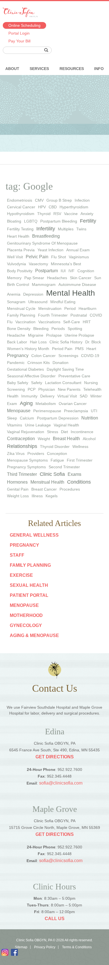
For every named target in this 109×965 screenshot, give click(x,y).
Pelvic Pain (37, 256)
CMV (39, 200)
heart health (18, 236)
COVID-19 (90, 355)
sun (97, 278)
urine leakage (38, 425)
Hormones (17, 482)
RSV (57, 213)
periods (58, 328)
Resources (72, 68)
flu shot (58, 257)
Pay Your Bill (19, 41)
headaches (57, 278)
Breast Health (66, 438)
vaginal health (66, 425)
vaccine (71, 213)
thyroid (44, 213)
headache (16, 335)
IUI (63, 271)
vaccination (25, 322)
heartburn (87, 308)
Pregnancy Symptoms (26, 467)
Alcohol (89, 438)
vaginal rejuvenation (25, 432)
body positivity (19, 271)
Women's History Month (28, 348)
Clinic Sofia (52, 474)
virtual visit (67, 396)
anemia (13, 294)
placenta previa (21, 250)
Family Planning (30, 565)
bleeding (41, 328)
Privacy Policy (44, 947)
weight (44, 438)
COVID (96, 315)
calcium (27, 418)
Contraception (21, 438)
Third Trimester (22, 474)
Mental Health (70, 293)
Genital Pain (18, 489)
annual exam (78, 250)
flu (10, 322)
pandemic (16, 362)
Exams (74, 474)
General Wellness (34, 535)
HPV (42, 207)
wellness (80, 446)
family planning (21, 315)
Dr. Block (93, 342)
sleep (12, 418)
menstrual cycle (21, 308)
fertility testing (20, 229)
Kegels (52, 496)
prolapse (54, 335)
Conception (57, 453)
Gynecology (26, 625)
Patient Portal (29, 595)
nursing (91, 382)
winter (96, 396)
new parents (69, 389)
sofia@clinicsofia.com (60, 783)
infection (82, 200)
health (12, 396)
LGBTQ (30, 221)
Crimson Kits (38, 362)
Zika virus (16, 453)
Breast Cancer (44, 489)
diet (64, 432)
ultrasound (38, 302)
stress (52, 432)
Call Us (55, 918)
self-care (71, 322)
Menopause (18, 410)
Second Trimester (64, 467)
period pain (62, 348)
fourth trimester (53, 315)
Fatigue (57, 460)
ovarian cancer (73, 403)
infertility (45, 228)
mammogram (44, 284)
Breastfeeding (46, 236)
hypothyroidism (20, 213)
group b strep (59, 200)
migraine (35, 335)
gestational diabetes (25, 369)
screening (16, 389)
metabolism (45, 403)
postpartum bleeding (58, 221)
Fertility (88, 221)
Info (99, 68)
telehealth (92, 389)
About (12, 68)
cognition (85, 271)
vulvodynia (16, 264)
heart (91, 348)
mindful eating (62, 302)
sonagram (16, 302)
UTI (94, 411)
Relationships (22, 446)
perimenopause (47, 411)
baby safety (17, 382)
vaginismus (79, 257)
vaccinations (49, 322)
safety (36, 382)
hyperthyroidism (74, 207)
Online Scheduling (24, 25)
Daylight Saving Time (65, 369)
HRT (87, 322)
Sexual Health (29, 585)
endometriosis (19, 200)
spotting (75, 328)
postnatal (78, 315)
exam (12, 403)
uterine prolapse (79, 335)
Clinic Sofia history (65, 342)
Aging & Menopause (34, 635)
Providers (35, 453)
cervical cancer (21, 207)
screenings (68, 355)
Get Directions (54, 756)
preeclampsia (76, 411)
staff (17, 555)
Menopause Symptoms (27, 460)
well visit (15, 257)
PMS (79, 348)
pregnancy (18, 355)
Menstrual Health (47, 482)
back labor (17, 342)
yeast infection (50, 250)
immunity (29, 396)
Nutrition (89, 418)
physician (46, 389)
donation (60, 362)
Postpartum (46, 270)
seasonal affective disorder (31, 376)
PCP (31, 389)
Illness (37, 496)
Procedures (70, 489)
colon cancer (43, 355)
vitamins (14, 425)
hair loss (38, 342)
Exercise (21, 575)
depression (33, 294)
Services (39, 68)
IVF (71, 271)
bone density (18, 328)
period (70, 308)
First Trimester (80, 460)
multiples (66, 229)
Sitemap (21, 947)
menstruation (49, 308)
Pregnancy (24, 545)
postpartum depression (58, 418)
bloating (14, 221)
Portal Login (19, 33)
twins (81, 229)
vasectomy (38, 264)
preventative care (74, 376)
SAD (83, 396)
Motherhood (26, 615)
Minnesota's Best (66, 264)
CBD (53, 207)
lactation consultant (63, 382)
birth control (18, 284)
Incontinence (82, 432)
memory (14, 278)
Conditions (79, 482)
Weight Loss (18, 496)
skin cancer (80, 278)
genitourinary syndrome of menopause (42, 243)
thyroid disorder (55, 446)
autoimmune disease (77, 284)
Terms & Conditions (77, 947)
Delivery (47, 396)
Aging (26, 403)
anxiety (86, 213)
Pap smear (34, 278)
